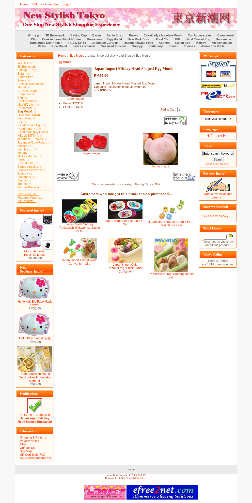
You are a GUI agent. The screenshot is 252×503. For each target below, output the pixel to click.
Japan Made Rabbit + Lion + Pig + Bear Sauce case (171, 223)
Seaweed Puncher (113, 46)
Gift (177, 39)
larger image (91, 153)
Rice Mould (59, 46)
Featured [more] (32, 210)
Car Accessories (200, 35)
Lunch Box (182, 43)
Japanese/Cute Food (138, 43)
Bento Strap (115, 35)
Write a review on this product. (218, 195)
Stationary (155, 46)
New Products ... (28, 194)
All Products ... (26, 201)
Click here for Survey (214, 216)
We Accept (211, 56)
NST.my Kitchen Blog (46, 4)
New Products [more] (31, 269)
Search (208, 146)
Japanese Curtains (105, 43)
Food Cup (162, 39)
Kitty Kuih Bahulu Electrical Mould (34, 253)
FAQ (23, 444)
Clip (33, 39)
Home (24, 4)
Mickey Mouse (222, 43)
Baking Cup (78, 35)
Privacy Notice (29, 441)
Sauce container (84, 46)
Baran (96, 35)
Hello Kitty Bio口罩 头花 (34, 338)
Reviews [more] (214, 173)
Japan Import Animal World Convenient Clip (79, 262)
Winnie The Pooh (212, 46)
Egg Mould (77, 55)
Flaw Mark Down (138, 39)
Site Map (26, 451)
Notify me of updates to (35, 418)
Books (133, 35)
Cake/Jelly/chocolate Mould (163, 35)
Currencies (211, 111)
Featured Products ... (31, 197)
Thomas (189, 46)
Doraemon (94, 39)
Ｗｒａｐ (34, 35)
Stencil (173, 46)
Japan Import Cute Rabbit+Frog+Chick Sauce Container (125, 268)
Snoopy (137, 46)
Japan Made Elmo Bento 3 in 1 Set (125, 222)
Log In (67, 4)
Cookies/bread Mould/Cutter (61, 39)
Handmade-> (26, 128)
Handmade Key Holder (46, 43)
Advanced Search (218, 164)
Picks (42, 46)
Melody (201, 43)
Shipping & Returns (33, 437)
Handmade (223, 39)
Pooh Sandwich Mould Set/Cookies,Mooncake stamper (34, 377)
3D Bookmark (55, 35)
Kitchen (164, 43)
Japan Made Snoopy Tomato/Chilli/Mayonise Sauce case (79, 228)
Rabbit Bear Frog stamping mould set (171, 275)
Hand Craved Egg (198, 39)
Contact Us (27, 448)
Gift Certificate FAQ (32, 454)
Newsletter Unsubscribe (36, 458)
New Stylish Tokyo (136, 478)
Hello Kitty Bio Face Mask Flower (35, 303)
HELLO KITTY (76, 43)
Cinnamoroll (225, 35)
